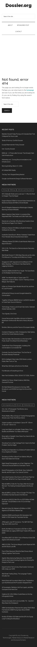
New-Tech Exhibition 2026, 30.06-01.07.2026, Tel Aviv (18, 375)
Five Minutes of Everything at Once (12, 371)
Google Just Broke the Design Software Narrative (17, 178)
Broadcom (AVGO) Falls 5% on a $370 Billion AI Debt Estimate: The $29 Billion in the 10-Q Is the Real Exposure (18, 501)
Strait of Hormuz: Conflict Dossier (12, 140)
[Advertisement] (18, 54)
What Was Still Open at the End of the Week (15, 366)
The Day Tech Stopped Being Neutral (13, 174)
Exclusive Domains (20, 640)
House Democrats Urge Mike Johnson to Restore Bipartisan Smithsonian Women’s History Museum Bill (17, 320)
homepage (30, 90)
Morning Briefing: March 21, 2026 (12, 166)
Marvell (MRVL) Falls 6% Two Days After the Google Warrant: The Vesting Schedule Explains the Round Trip (18, 486)
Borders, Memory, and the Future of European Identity (18, 327)
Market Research (29, 638)
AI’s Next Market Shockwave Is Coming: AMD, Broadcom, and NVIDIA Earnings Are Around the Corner (16, 389)
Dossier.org (18, 5)
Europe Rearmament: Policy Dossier (13, 145)
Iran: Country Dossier (8, 149)
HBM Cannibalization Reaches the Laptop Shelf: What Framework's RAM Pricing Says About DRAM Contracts (18, 610)
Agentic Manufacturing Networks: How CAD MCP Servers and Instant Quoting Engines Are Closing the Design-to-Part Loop (18, 560)
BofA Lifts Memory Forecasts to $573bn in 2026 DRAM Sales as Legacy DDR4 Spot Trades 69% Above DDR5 (18, 531)
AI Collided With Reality (9, 170)
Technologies (7, 638)
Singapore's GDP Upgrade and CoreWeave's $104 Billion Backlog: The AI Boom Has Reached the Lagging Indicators (17, 264)
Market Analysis (17, 638)
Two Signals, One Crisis (9, 313)
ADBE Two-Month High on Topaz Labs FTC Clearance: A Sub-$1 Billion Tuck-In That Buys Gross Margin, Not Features (18, 280)
